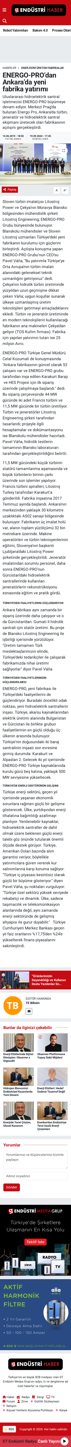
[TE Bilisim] (12, 1005)
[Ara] (5, 21)
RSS (11, 1429)
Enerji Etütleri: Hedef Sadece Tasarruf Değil (51, 1090)
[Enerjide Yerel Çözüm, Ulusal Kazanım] (18, 1110)
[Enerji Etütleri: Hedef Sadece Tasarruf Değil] (52, 1076)
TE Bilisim (33, 1003)
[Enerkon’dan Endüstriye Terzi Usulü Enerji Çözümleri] (52, 1110)
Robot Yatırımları (15, 30)
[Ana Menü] (4, 10)
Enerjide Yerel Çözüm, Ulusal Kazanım (17, 1124)
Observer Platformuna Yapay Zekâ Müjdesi (51, 1056)
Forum (11, 1401)
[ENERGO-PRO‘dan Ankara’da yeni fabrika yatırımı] (35, 164)
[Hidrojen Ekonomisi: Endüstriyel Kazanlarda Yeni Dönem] (18, 1076)
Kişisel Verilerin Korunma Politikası (30, 1410)
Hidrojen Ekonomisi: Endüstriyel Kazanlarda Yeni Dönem (18, 1091)
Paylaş (12, 189)
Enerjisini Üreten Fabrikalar (42, 67)
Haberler (9, 67)
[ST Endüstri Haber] (38, 10)
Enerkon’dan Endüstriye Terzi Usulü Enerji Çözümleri (51, 1126)
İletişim (11, 1406)
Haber (10, 1397)
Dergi (40, 1397)
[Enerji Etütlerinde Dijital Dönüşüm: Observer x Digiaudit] (18, 1042)
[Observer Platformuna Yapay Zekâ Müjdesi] (52, 1042)
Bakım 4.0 (40, 30)
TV (53, 1397)
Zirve (24, 1401)
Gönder (11, 1187)
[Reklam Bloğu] (35, 1240)
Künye (63, 1410)
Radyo (26, 1397)
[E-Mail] (29, 1011)
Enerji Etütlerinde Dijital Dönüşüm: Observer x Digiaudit (18, 1057)
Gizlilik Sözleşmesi (46, 1401)
